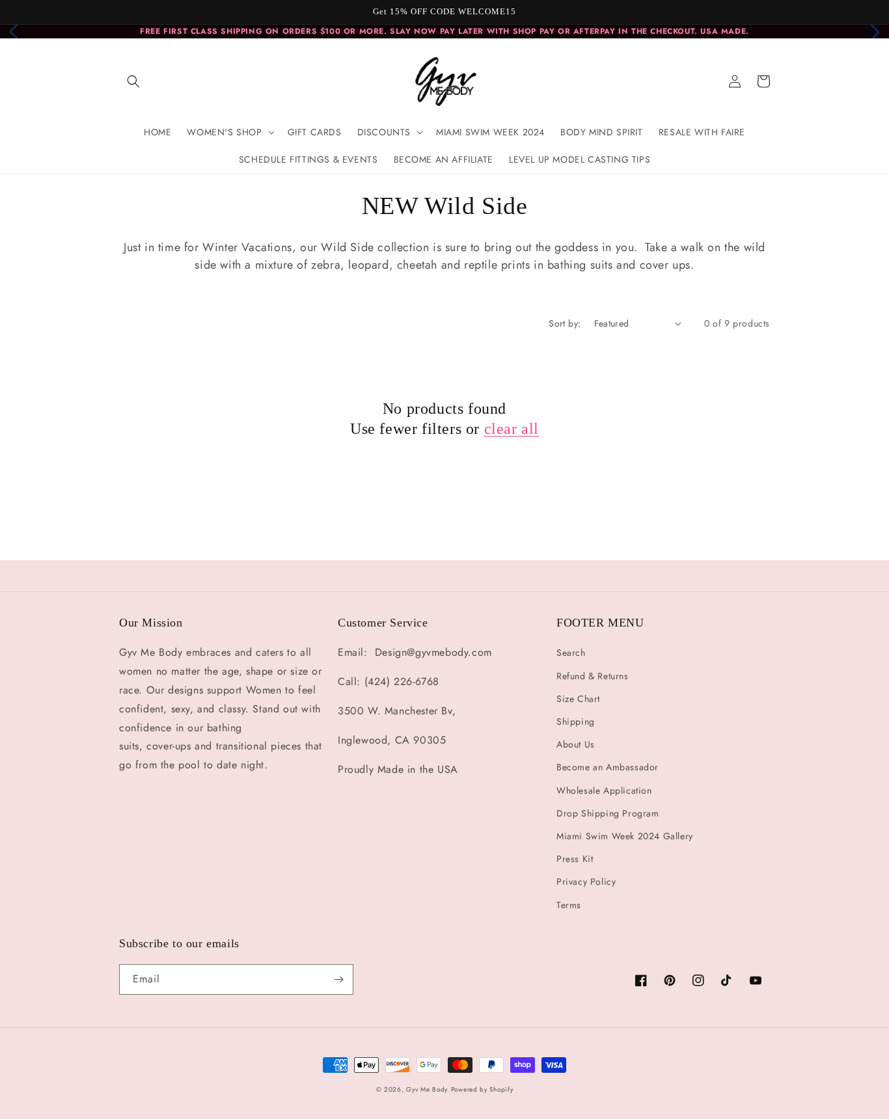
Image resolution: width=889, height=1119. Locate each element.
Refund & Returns (592, 675)
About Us (575, 744)
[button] (133, 81)
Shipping (575, 721)
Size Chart (578, 698)
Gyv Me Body (427, 1089)
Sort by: (565, 323)
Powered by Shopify (482, 1089)
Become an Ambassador (607, 767)
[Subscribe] (338, 979)
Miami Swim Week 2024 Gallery (624, 836)
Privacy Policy (586, 881)
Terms (568, 904)
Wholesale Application (604, 790)
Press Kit (574, 858)
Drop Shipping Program (607, 813)
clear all (511, 428)
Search (571, 652)
